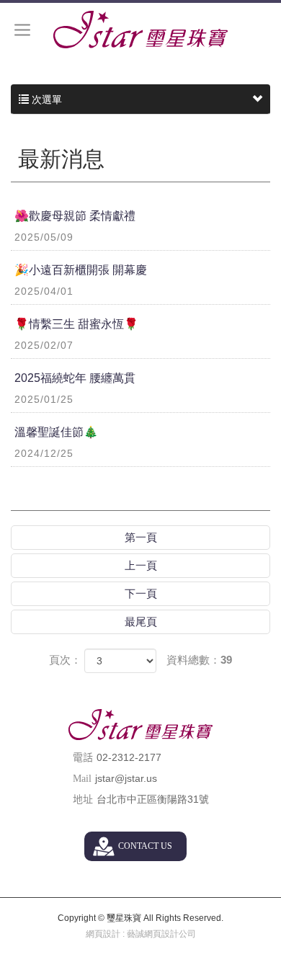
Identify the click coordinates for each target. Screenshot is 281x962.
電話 (83, 757)
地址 (83, 799)
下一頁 (141, 593)
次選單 (45, 99)
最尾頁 (141, 621)
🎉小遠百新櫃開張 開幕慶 (80, 280)
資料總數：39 (199, 660)
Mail (82, 778)
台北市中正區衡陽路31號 (153, 799)
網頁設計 (103, 934)
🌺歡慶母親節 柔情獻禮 (74, 226)
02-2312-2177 (129, 757)
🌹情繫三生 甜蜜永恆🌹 (76, 334)
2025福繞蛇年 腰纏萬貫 (74, 388)
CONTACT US (145, 846)
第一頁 (141, 537)
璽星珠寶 (140, 29)
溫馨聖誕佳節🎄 (56, 442)
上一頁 (141, 565)
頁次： (65, 660)
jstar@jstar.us (126, 778)
